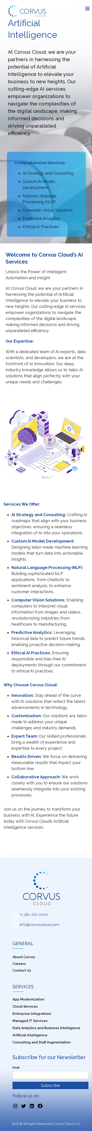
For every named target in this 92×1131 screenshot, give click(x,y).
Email (16, 1067)
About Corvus (24, 957)
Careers (19, 964)
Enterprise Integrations (32, 1014)
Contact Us (22, 970)
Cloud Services (25, 1006)
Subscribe (50, 1085)
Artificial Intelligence (30, 1035)
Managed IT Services (30, 1021)
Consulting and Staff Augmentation (42, 1042)
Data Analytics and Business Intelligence (46, 1028)
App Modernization (28, 999)
